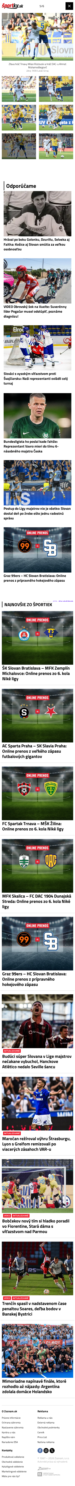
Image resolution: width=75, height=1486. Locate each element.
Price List (42, 1437)
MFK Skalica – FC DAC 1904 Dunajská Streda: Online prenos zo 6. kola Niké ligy (36, 901)
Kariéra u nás (8, 1432)
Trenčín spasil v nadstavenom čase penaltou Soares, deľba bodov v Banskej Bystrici (34, 1308)
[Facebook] (40, 1451)
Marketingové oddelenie (14, 1471)
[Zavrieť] (69, 6)
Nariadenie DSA (10, 1442)
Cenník (41, 1432)
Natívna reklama (46, 1442)
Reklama (43, 1411)
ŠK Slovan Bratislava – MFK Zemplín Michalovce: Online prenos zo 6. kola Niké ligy (36, 673)
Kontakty (7, 1450)
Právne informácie (11, 1418)
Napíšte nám (8, 1437)
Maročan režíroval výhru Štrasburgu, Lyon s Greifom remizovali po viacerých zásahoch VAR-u (36, 1144)
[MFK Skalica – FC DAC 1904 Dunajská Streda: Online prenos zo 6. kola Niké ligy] (37, 866)
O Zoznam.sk (9, 1411)
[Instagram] (46, 1451)
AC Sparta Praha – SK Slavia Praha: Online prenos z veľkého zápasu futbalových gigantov (34, 751)
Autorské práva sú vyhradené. (53, 1461)
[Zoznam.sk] (44, 1469)
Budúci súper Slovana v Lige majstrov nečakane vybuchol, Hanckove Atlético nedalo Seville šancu (37, 1061)
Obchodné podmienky (49, 1427)
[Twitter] (52, 1451)
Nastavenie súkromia (12, 1427)
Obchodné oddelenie (12, 1462)
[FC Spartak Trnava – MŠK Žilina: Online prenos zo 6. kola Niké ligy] (37, 793)
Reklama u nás (45, 1418)
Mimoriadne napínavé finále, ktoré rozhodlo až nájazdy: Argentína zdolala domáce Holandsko (34, 1386)
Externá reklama (46, 1422)
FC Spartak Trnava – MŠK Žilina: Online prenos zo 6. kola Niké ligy (33, 826)
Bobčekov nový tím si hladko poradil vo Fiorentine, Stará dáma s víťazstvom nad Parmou (35, 1226)
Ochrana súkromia (11, 1422)
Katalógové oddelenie (13, 1466)
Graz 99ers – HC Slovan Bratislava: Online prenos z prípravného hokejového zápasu (34, 979)
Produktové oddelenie (13, 1457)
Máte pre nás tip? (11, 1476)
